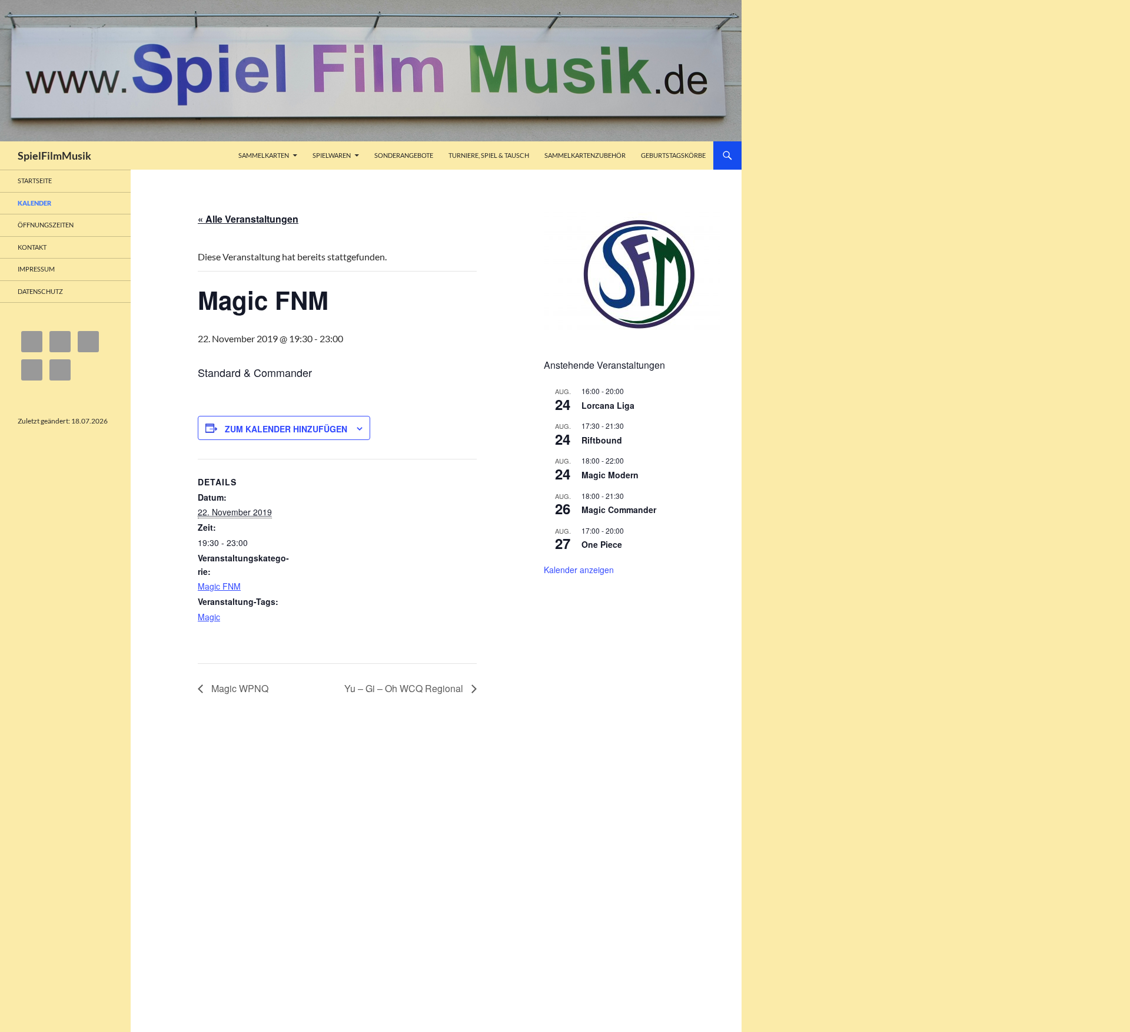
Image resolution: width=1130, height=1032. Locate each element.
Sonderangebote (403, 155)
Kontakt (32, 247)
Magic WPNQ (238, 688)
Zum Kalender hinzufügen (286, 429)
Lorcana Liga (607, 405)
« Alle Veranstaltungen (248, 219)
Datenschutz (40, 291)
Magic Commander (618, 509)
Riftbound (601, 440)
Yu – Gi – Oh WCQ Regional (405, 688)
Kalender (34, 203)
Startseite (35, 180)
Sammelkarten (263, 155)
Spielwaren (332, 155)
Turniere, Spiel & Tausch (488, 155)
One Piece (601, 544)
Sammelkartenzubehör (585, 155)
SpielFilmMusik (54, 155)
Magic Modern (610, 475)
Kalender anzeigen (579, 569)
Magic (209, 617)
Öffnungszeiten (46, 225)
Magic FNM (219, 586)
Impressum (36, 269)
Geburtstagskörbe (673, 155)
